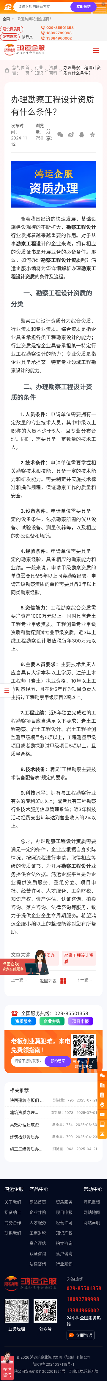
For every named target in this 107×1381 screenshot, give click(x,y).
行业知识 (39, 70)
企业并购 (52, 1021)
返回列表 (48, 980)
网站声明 (92, 1222)
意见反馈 (92, 1201)
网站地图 (92, 1212)
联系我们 (12, 1232)
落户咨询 (64, 1253)
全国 (7, 19)
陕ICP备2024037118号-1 (53, 1364)
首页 (27, 70)
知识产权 (64, 1232)
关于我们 (12, 1201)
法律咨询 (37, 1263)
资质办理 (48, 958)
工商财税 (37, 1232)
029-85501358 (60, 27)
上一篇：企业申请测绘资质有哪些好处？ (21, 979)
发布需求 (10, 36)
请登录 (27, 37)
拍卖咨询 (64, 1243)
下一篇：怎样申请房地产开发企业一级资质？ (86, 979)
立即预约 (83, 6)
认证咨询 (37, 1253)
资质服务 (23, 1021)
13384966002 (59, 38)
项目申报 (80, 1021)
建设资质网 (12, 29)
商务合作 (12, 1222)
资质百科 (53, 70)
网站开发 (76, 1371)
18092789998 (59, 33)
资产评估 (37, 1243)
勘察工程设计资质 (78, 958)
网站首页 (37, 1201)
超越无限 (91, 1371)
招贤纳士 (12, 1212)
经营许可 (64, 1222)
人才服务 (37, 1222)
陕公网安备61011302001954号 (39, 1371)
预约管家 (58, 1061)
